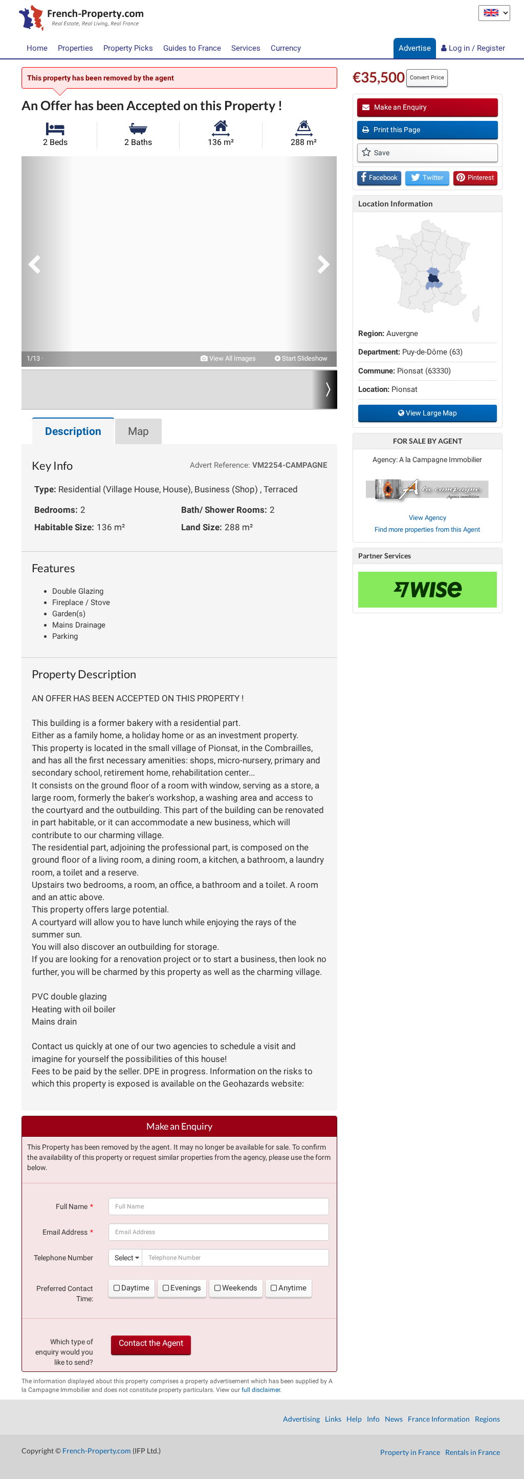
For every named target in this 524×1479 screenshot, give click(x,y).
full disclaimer (261, 1389)
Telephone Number (63, 1258)
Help (354, 1418)
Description (73, 431)
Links (333, 1418)
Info (373, 1418)
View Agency (427, 518)
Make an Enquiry (400, 107)
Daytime (135, 1288)
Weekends (239, 1288)
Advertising (301, 1418)
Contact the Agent (151, 1343)
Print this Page (396, 130)
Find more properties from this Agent (427, 529)
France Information (439, 1418)
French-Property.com (96, 1450)
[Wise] (427, 590)
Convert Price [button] (427, 77)
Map (138, 431)
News (394, 1418)
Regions (487, 1418)
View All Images (232, 358)
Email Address (65, 1232)
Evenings (185, 1288)
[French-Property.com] (78, 19)
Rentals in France (472, 1452)
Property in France (410, 1452)
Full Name (72, 1206)
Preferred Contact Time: (64, 1293)
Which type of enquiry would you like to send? (64, 1352)
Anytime (292, 1288)
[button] (47, 261)
